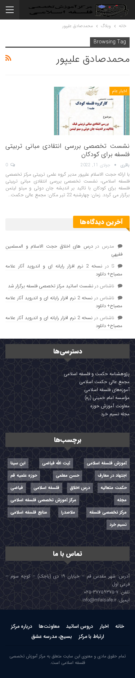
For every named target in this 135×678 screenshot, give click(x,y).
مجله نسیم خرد (115, 414)
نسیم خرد (118, 524)
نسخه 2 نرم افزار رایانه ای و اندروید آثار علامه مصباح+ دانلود (63, 270)
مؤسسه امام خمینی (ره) (107, 398)
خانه (119, 626)
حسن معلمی (67, 475)
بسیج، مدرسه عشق (51, 636)
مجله (122, 500)
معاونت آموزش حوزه (110, 406)
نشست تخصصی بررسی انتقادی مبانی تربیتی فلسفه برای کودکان (67, 150)
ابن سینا (18, 463)
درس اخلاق (80, 487)
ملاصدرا (68, 512)
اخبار (104, 626)
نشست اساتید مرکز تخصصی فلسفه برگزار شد (50, 286)
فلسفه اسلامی (46, 487)
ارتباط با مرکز (91, 636)
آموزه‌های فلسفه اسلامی (107, 390)
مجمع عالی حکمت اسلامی (104, 382)
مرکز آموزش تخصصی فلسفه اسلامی (43, 500)
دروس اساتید (79, 626)
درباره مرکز (21, 626)
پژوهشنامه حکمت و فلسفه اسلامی (97, 374)
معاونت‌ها (49, 626)
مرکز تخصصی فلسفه (108, 512)
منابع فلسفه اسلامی (28, 512)
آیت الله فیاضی (56, 463)
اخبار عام (119, 90)
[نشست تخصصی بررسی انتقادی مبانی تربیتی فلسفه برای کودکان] (92, 111)
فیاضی (16, 487)
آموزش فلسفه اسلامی (107, 463)
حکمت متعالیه (113, 487)
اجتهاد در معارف (112, 475)
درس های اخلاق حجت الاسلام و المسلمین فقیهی (63, 250)
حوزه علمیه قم (23, 475)
